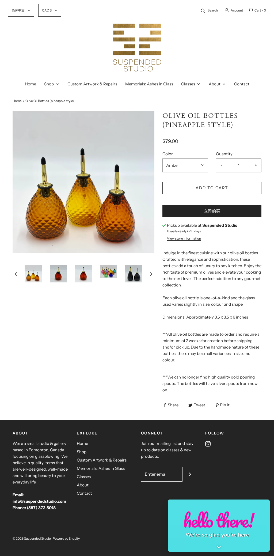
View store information (184, 238)
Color (167, 153)
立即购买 (212, 211)
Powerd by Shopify (66, 538)
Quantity (224, 153)
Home (30, 83)
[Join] (189, 474)
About (83, 484)
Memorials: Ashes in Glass (149, 83)
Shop (81, 451)
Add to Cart (212, 187)
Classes (84, 476)
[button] (16, 274)
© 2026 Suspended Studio (32, 538)
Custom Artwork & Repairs (92, 83)
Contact (241, 83)
